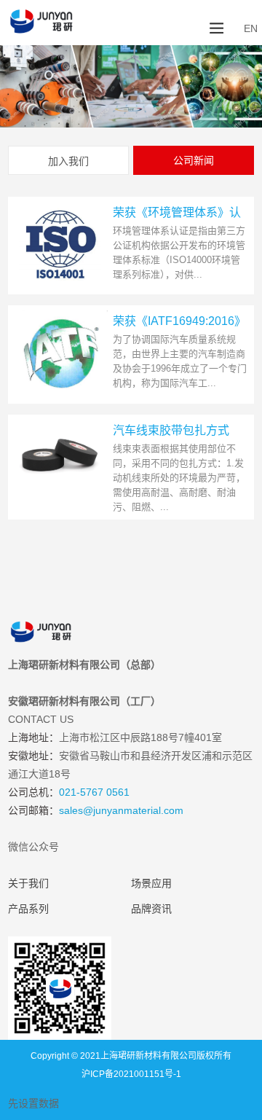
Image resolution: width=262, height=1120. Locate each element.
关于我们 (28, 883)
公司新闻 (193, 160)
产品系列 (28, 909)
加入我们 (68, 161)
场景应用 (151, 883)
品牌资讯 (151, 909)
